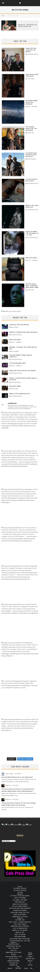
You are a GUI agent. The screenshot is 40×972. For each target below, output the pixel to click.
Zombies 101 (13, 965)
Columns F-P (20, 918)
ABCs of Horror (20, 898)
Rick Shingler (15, 351)
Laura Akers (31, 79)
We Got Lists (13, 959)
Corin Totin (30, 290)
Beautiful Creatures (20, 904)
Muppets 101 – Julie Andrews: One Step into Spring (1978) (27, 25)
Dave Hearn (14, 327)
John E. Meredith (32, 106)
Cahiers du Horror (20, 910)
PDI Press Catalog (20, 888)
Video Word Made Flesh (13, 957)
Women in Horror (14, 961)
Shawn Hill (30, 133)
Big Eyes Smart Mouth (20, 906)
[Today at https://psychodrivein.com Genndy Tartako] (20, 583)
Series (30, 965)
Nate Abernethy (16, 382)
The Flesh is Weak (20, 924)
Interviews (10, 968)
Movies (30, 961)
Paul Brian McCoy (32, 54)
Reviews (30, 952)
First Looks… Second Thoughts (20, 922)
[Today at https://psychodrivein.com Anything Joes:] (20, 430)
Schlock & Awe (13, 944)
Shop (31, 968)
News (18, 966)
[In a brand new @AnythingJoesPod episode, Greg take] (20, 698)
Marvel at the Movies (19, 930)
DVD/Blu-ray (30, 959)
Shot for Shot (13, 948)
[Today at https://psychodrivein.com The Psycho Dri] (20, 468)
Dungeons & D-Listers (20, 917)
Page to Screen (20, 934)
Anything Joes (20, 902)
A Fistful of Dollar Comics (20, 896)
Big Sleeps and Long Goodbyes (20, 908)
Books (30, 954)
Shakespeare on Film (13, 946)
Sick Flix (14, 950)
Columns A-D (20, 894)
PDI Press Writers (20, 890)
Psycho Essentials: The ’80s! (20, 941)
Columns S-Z (13, 942)
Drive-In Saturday (20, 914)
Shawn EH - (11, 785)
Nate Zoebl (14, 388)
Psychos (26, 968)
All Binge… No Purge (20, 900)
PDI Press (20, 886)
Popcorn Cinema (20, 936)
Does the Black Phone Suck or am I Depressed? (17, 777)
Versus (13, 954)
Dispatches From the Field (20, 912)
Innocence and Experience (20, 926)
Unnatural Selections (13, 952)
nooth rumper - (13, 773)
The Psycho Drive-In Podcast (20, 939)
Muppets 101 (20, 932)
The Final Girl (20, 920)
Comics (30, 957)
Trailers (18, 968)
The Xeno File (13, 963)
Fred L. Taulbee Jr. (32, 260)
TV (30, 963)
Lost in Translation (20, 928)
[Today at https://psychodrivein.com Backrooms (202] (20, 737)
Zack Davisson (31, 159)
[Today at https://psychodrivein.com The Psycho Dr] (20, 545)
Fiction (20, 892)
